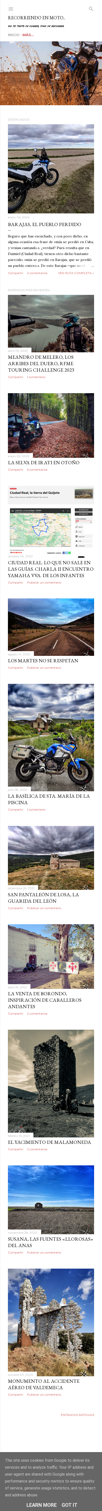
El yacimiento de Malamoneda (49, 1142)
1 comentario (36, 377)
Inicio (14, 35)
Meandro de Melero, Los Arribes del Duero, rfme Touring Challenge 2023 (41, 363)
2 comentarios (37, 273)
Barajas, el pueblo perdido (44, 224)
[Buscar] (91, 8)
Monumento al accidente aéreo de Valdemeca (43, 1384)
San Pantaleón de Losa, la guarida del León (43, 897)
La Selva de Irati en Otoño (43, 462)
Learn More (41, 1505)
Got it (69, 1505)
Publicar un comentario (44, 582)
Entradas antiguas (77, 1415)
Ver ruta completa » (76, 273)
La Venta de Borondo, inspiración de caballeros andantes (44, 1000)
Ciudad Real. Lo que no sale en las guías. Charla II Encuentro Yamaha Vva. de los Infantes (51, 569)
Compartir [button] (15, 273)
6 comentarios (37, 469)
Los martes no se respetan (43, 660)
